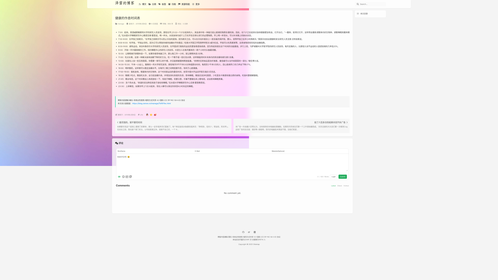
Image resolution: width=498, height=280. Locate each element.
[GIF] (127, 176)
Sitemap (256, 244)
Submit (342, 177)
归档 (173, 4)
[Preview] (130, 176)
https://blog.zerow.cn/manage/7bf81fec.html (151, 103)
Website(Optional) (278, 151)
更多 (197, 4)
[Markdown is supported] (119, 176)
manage (121, 24)
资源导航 (185, 4)
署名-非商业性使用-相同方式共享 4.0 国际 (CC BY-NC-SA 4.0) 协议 (254, 237)
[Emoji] (123, 176)
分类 (153, 4)
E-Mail (197, 151)
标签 (163, 4)
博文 (144, 4)
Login (334, 177)
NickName (121, 151)
